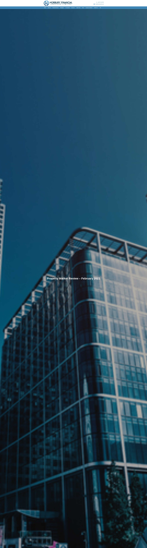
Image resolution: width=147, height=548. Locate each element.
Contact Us (96, 7)
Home (45, 7)
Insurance (73, 7)
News (83, 7)
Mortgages (62, 7)
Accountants (68, 7)
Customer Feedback (89, 7)
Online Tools (78, 7)
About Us (49, 7)
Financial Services (56, 7)
